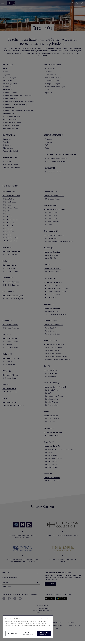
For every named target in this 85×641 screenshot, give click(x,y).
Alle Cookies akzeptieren (44, 633)
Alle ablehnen (13, 633)
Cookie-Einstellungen (28, 633)
